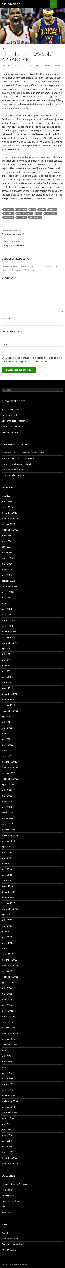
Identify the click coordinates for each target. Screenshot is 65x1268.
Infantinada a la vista (12, 409)
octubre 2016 (8, 971)
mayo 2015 (7, 1067)
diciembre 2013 (9, 1157)
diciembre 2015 (9, 1027)
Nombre (7, 318)
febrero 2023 (8, 620)
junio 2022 (7, 660)
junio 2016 (7, 993)
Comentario (9, 277)
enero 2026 (7, 507)
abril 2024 (7, 575)
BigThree (8, 210)
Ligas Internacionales (12, 1201)
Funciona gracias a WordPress (14, 1264)
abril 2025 (7, 546)
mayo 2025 (7, 541)
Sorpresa (8, 217)
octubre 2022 (8, 637)
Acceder (6, 1233)
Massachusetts (25, 213)
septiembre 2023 (10, 586)
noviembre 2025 (10, 518)
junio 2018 (7, 858)
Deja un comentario (49, 65)
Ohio (39, 213)
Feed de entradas (10, 1238)
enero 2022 (7, 688)
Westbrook (35, 217)
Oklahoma (51, 213)
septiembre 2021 (10, 710)
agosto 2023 (8, 592)
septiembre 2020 (10, 778)
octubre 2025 (8, 524)
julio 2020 (7, 790)
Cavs (32, 210)
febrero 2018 (8, 880)
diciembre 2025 (9, 512)
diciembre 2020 (9, 761)
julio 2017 (7, 920)
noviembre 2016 (10, 965)
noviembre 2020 (10, 767)
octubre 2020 (8, 773)
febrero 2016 (8, 1016)
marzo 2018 (7, 875)
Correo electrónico (12, 331)
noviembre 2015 (10, 1033)
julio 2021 (7, 722)
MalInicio (8, 213)
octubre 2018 (8, 841)
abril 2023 (7, 609)
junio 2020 (7, 795)
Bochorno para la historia (14, 420)
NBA (4, 48)
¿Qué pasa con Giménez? (14, 243)
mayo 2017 (7, 931)
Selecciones (7, 1212)
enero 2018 (7, 886)
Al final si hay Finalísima (13, 426)
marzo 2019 (7, 818)
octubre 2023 (8, 580)
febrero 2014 (8, 1152)
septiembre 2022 (10, 643)
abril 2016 (7, 1005)
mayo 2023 (7, 603)
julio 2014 (7, 1123)
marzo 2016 (7, 1010)
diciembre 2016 (9, 959)
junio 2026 (7, 501)
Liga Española (8, 1195)
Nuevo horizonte (10, 415)
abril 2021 (7, 739)
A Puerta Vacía (11, 4)
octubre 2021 (8, 705)
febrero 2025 (8, 558)
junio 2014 (7, 1129)
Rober (31, 65)
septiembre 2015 (10, 1044)
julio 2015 (7, 1056)
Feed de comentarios (12, 1244)
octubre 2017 (8, 903)
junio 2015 (7, 1061)
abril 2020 (7, 807)
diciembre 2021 (9, 693)
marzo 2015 (7, 1078)
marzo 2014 (7, 1146)
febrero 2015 (8, 1084)
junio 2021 (7, 727)
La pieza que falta (10, 432)
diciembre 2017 (9, 891)
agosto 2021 (8, 716)
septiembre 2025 (10, 529)
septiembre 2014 (10, 1112)
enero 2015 (7, 1090)
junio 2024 (7, 563)
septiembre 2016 (10, 976)
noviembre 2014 (10, 1101)
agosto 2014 (8, 1118)
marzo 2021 (7, 744)
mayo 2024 (7, 569)
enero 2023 (7, 626)
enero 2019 (7, 824)
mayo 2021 (7, 733)
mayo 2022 (7, 665)
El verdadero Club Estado (32, 452)
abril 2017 (7, 937)
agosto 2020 (8, 784)
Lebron (52, 210)
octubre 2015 (8, 1039)
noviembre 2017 (10, 897)
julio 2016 (7, 988)
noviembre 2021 (10, 699)
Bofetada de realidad (21, 464)
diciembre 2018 (9, 829)
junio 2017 (7, 925)
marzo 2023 (7, 614)
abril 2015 (7, 1073)
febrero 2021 (8, 750)
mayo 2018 (7, 863)
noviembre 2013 (10, 1163)
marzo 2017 (7, 942)
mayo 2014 (7, 1135)
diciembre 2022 (9, 631)
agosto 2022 (8, 648)
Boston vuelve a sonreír (13, 232)
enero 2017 (7, 954)
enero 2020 (7, 812)
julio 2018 (7, 852)
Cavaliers (21, 210)
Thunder (22, 217)
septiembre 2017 (10, 908)
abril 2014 (7, 1140)
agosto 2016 (8, 982)
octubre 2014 (8, 1106)
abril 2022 (7, 671)
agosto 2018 (8, 846)
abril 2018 (7, 869)
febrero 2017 (8, 948)
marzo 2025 (7, 552)
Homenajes (7, 1189)
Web (4, 344)
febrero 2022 (8, 682)
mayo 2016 (7, 999)
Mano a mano (17, 469)
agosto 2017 (8, 914)
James (42, 210)
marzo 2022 (7, 676)
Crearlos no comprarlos (22, 458)
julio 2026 (7, 495)
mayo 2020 (7, 801)
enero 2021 (7, 756)
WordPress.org (9, 1250)
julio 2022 (7, 654)
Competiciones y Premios (14, 1184)
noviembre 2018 (10, 835)
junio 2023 (7, 597)
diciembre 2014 (9, 1095)
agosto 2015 (8, 1050)
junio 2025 (7, 535)
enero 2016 (7, 1022)
